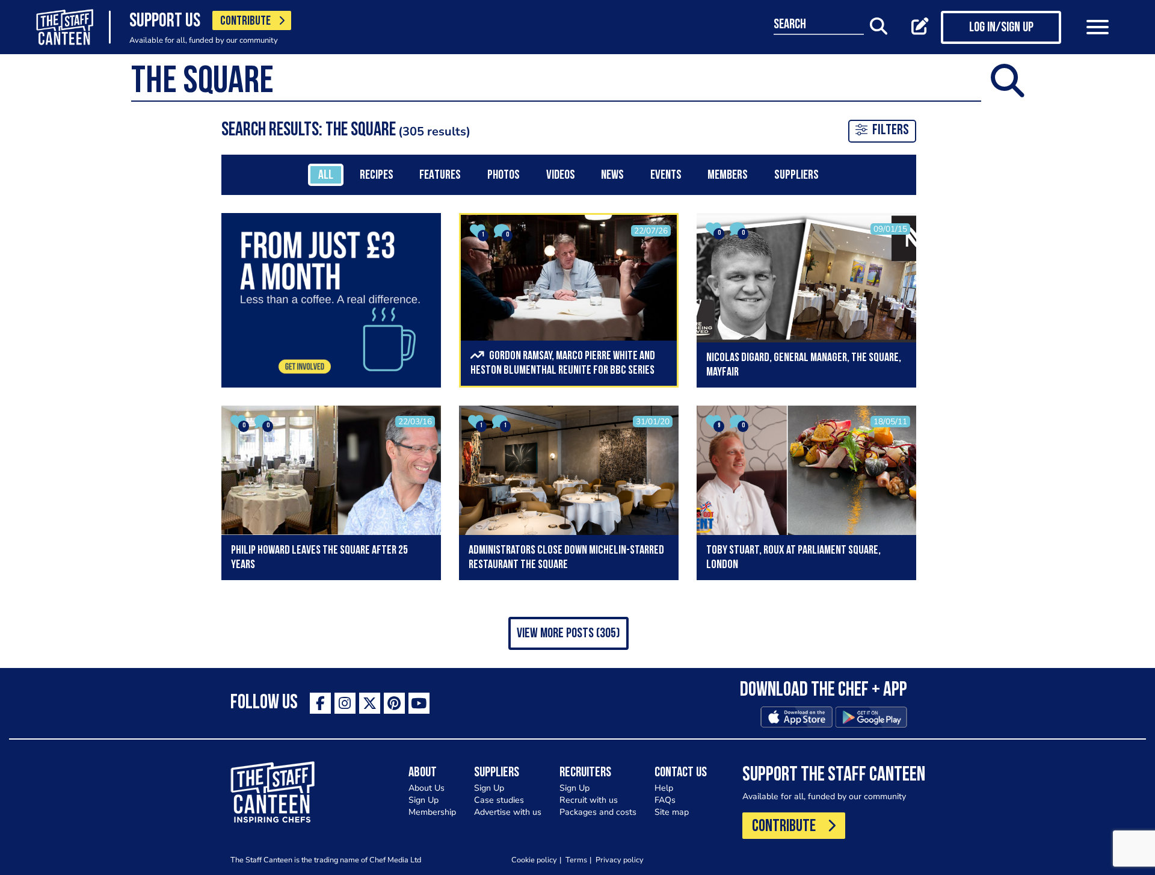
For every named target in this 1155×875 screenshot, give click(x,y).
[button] (568, 633)
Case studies (499, 800)
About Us (426, 788)
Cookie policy (534, 860)
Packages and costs (597, 812)
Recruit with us (588, 800)
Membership (432, 812)
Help (663, 788)
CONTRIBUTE (245, 21)
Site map (671, 812)
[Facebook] (320, 703)
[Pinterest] (394, 703)
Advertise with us (507, 812)
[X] (369, 703)
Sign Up (423, 800)
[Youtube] (419, 703)
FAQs (665, 800)
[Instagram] (345, 703)
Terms (576, 860)
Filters (890, 130)
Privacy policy (620, 860)
